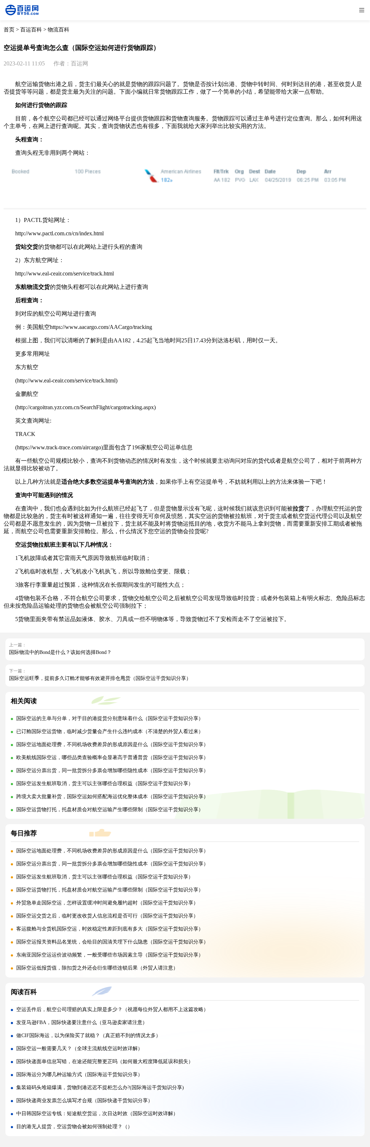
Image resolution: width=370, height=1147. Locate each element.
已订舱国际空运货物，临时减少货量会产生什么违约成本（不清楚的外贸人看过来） (109, 731)
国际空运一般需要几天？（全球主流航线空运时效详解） (79, 1048)
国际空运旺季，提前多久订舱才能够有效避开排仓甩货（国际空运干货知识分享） (100, 678)
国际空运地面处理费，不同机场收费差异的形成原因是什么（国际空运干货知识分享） (112, 744)
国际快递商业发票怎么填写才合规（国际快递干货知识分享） (84, 1100)
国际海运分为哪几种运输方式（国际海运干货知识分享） (79, 1074)
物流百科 (58, 30)
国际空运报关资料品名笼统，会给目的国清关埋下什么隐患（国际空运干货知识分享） (112, 942)
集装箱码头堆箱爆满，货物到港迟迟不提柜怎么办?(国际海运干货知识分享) (100, 1087)
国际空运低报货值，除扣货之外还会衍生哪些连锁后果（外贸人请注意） (97, 968)
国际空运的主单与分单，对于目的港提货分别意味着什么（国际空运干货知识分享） (109, 718)
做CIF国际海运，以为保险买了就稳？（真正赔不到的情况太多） (88, 1035)
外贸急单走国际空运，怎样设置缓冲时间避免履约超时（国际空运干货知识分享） (107, 903)
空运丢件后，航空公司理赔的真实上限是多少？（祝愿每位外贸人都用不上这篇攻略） (112, 1009)
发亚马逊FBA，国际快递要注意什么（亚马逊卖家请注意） (81, 1022)
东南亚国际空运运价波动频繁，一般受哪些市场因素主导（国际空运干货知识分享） (109, 955)
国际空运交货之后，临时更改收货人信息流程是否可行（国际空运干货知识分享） (107, 916)
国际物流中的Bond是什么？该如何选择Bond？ (60, 652)
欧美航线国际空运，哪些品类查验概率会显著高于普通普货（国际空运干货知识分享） (112, 757)
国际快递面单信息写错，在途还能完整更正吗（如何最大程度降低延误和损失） (104, 1061)
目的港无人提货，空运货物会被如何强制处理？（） (74, 1126)
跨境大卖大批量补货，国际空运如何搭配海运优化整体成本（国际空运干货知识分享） (112, 796)
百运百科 (31, 30)
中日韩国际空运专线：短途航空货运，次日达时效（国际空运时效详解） (97, 1113)
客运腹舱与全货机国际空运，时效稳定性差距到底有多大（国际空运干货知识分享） (109, 929)
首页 (9, 30)
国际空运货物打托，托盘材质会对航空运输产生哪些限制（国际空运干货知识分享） (109, 809)
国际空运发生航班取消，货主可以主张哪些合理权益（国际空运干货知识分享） (104, 783)
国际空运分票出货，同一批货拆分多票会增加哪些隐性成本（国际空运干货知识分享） (112, 770)
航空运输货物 (32, 84)
